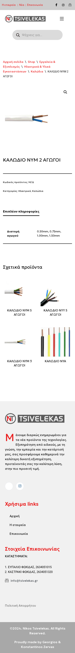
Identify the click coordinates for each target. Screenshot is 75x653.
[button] (65, 92)
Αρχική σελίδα (13, 62)
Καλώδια (37, 71)
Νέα (21, 5)
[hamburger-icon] (61, 19)
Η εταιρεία (9, 5)
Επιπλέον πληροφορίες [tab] (21, 211)
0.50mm (42, 231)
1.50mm (54, 235)
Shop (31, 62)
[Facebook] (56, 5)
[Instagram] (63, 5)
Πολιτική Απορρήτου (20, 605)
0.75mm (55, 231)
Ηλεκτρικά (24, 190)
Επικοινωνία (35, 5)
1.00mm (42, 235)
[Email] (70, 5)
